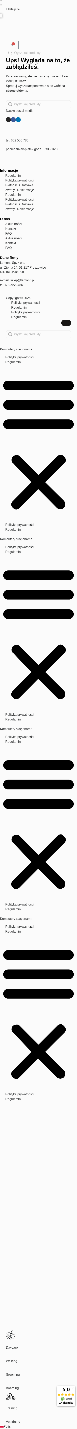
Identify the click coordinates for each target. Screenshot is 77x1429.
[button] (38, 443)
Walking (11, 1361)
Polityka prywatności (19, 180)
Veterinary (13, 1421)
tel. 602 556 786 (17, 140)
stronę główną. (17, 90)
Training (11, 1408)
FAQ (8, 233)
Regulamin (13, 175)
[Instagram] (8, 119)
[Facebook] (13, 119)
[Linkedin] (18, 119)
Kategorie (14, 9)
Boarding (12, 1388)
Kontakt (10, 228)
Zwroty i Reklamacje (19, 190)
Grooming (13, 1374)
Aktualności (13, 224)
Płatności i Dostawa (19, 185)
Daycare (12, 1347)
